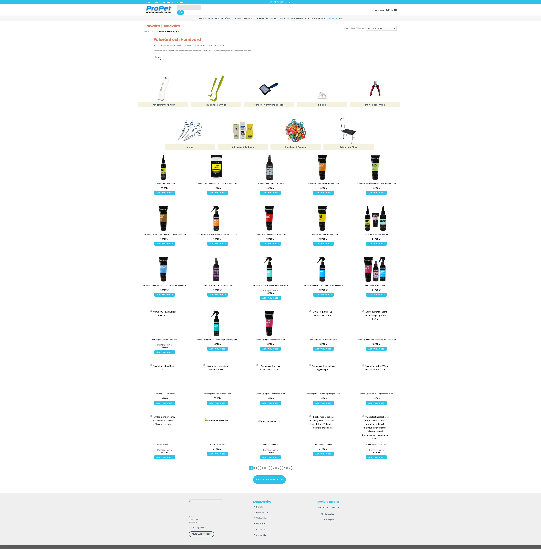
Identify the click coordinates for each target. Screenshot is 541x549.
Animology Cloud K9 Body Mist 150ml (270, 183)
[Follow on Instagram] (289, 2)
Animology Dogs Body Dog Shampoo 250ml (270, 234)
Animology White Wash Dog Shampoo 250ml (376, 394)
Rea (340, 18)
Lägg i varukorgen (164, 457)
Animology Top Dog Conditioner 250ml (270, 394)
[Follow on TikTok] (292, 2)
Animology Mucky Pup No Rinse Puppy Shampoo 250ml (323, 285)
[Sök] (180, 12)
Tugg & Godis (261, 18)
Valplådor (225, 18)
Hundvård (332, 18)
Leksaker (248, 18)
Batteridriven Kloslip (270, 444)
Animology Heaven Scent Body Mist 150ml (217, 285)
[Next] (289, 468)
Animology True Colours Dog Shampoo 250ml (323, 394)
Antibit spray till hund (164, 444)
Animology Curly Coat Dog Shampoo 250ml (323, 183)
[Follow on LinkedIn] (295, 2)
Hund (154, 31)
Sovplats (274, 18)
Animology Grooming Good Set (376, 234)
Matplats (284, 18)
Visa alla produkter (269, 479)
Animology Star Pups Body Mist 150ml (323, 339)
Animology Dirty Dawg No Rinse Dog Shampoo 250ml (217, 234)
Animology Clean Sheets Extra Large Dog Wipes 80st (217, 183)
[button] (277, 2)
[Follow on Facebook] (287, 2)
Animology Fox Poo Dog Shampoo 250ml (323, 234)
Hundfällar (213, 18)
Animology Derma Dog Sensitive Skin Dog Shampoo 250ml (165, 234)
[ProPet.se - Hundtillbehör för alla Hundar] (158, 10)
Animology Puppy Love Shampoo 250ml (270, 339)
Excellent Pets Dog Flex (323, 444)
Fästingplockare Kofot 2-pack (376, 444)
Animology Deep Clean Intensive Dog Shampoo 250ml (376, 183)
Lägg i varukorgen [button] (164, 193)
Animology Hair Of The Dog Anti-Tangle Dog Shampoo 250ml (165, 285)
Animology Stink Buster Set (165, 394)
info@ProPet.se (201, 527)
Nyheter (202, 18)
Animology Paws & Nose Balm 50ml (164, 339)
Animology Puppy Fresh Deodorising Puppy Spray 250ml (217, 339)
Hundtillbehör (318, 18)
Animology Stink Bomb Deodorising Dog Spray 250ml (376, 339)
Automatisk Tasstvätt (217, 444)
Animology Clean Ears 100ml (164, 183)
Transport (237, 18)
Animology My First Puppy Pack (376, 285)
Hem (146, 31)
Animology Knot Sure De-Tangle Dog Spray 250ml (271, 285)
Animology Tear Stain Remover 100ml (217, 394)
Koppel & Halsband (300, 18)
